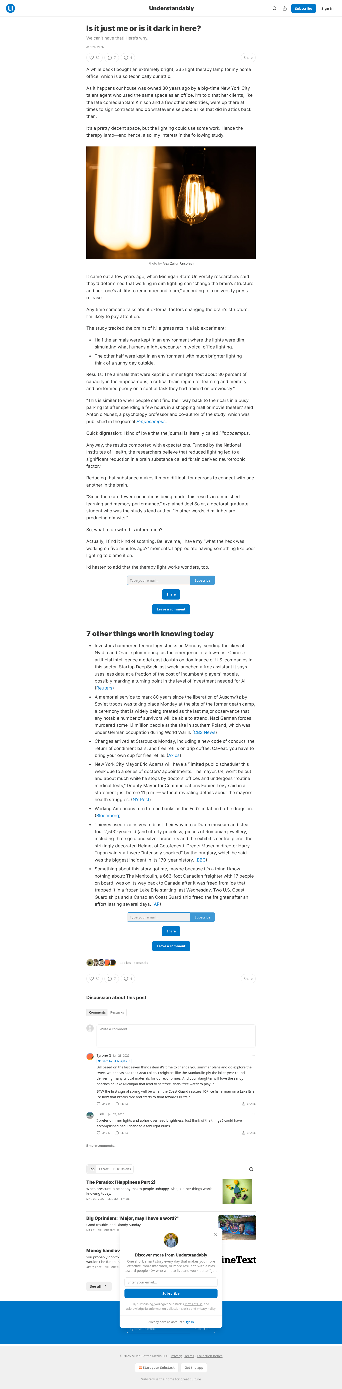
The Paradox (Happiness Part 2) (121, 1182)
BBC (201, 860)
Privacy (176, 1356)
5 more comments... (101, 1146)
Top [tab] (91, 1169)
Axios (174, 755)
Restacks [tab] (117, 1012)
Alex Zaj (168, 263)
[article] (171, 1193)
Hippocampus (151, 421)
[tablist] (106, 1012)
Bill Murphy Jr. (118, 1198)
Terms (189, 1356)
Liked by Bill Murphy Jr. (116, 1061)
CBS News (204, 732)
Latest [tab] (104, 1169)
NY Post (141, 799)
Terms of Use (193, 1304)
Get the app (193, 1367)
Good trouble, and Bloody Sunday (113, 1224)
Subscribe (303, 8)
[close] (215, 1234)
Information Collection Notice (169, 1308)
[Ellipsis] (253, 1055)
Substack (148, 1379)
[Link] (80, 633)
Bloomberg (107, 815)
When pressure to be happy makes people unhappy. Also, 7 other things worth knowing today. (149, 1191)
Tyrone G (104, 1055)
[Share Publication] (284, 8)
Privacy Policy (206, 1308)
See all (95, 1286)
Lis (99, 1114)
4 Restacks (141, 963)
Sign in (328, 8)
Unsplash (187, 263)
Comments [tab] (97, 1012)
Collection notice (210, 1356)
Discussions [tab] (122, 1169)
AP (157, 904)
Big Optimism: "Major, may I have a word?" (132, 1218)
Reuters (104, 688)
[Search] (274, 8)
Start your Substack (159, 1367)
